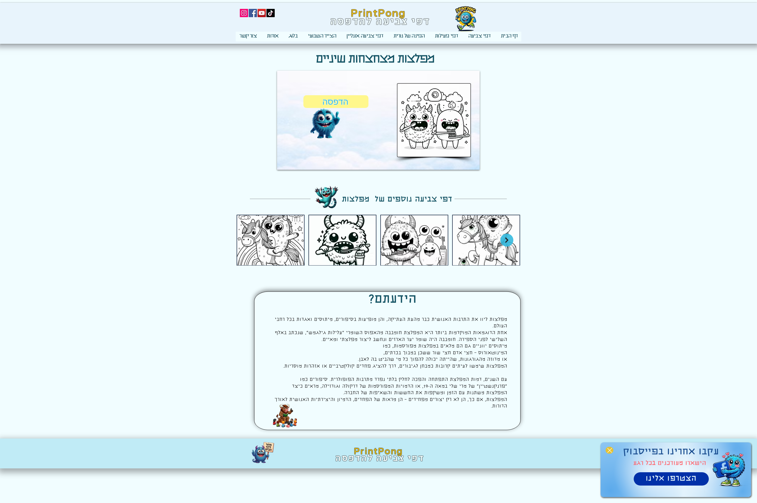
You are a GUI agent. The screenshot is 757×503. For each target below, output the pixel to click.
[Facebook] (253, 13)
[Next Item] (506, 240)
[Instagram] (244, 13)
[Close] (609, 450)
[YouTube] (262, 13)
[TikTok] (270, 13)
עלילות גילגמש (325, 333)
